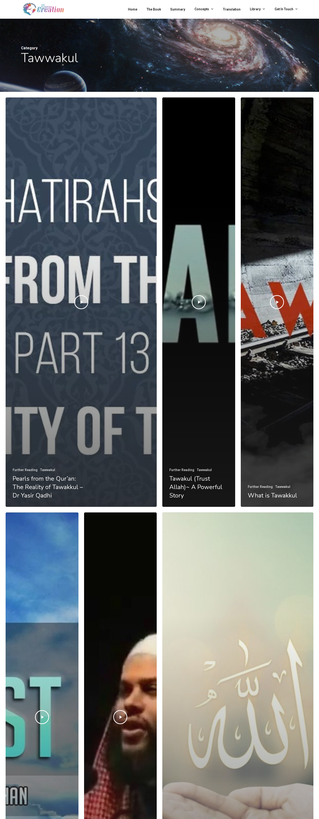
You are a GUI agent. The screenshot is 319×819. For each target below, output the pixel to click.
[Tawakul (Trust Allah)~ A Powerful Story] (198, 302)
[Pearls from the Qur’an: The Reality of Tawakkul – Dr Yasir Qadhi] (81, 302)
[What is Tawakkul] (277, 302)
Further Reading (25, 470)
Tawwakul (47, 470)
